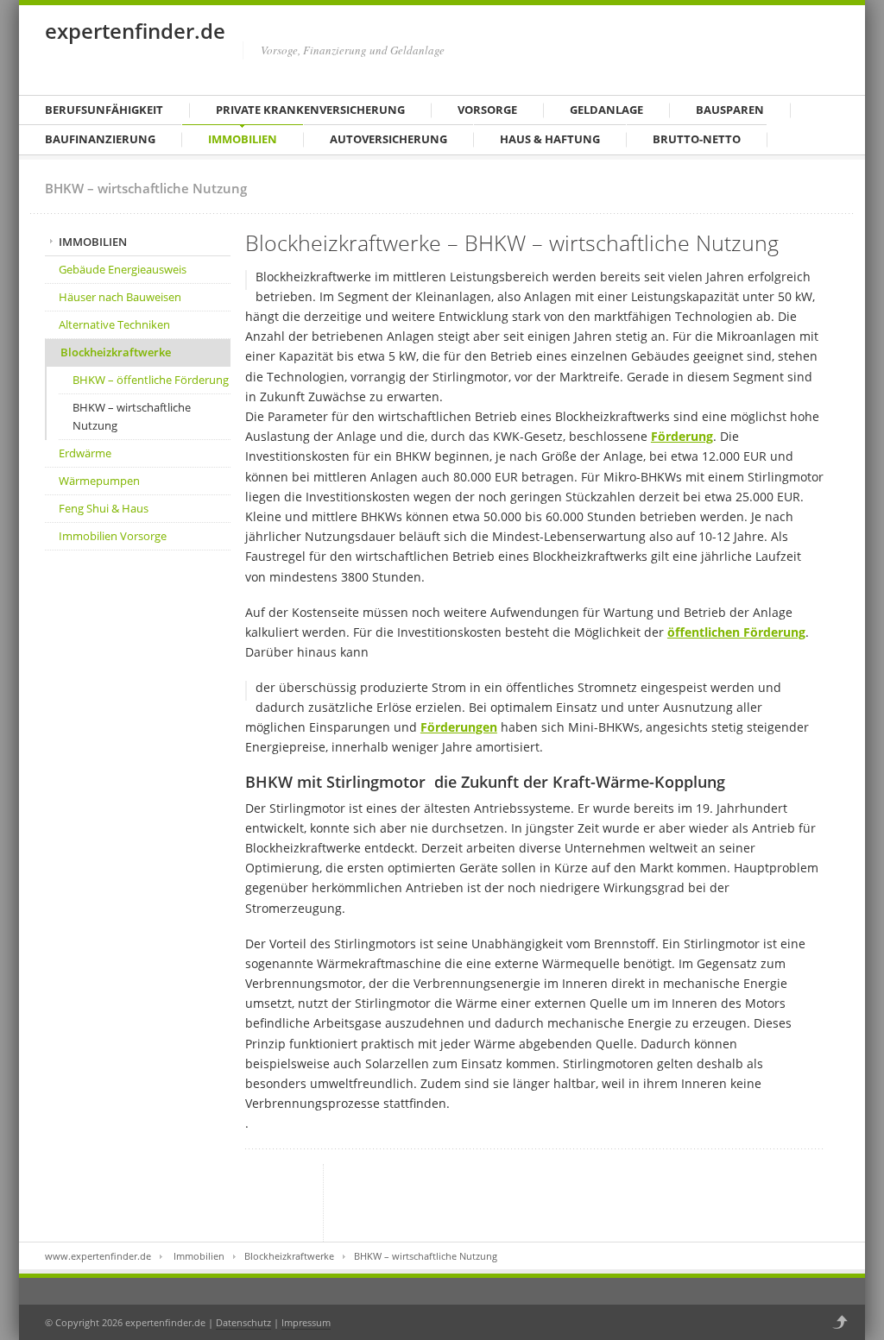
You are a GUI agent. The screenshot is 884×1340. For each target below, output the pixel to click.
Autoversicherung (388, 139)
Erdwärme (85, 453)
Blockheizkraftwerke (115, 352)
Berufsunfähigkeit (104, 109)
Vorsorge (487, 109)
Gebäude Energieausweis (122, 269)
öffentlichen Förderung (736, 632)
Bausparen (730, 109)
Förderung (682, 436)
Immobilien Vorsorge (113, 536)
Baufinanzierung (100, 139)
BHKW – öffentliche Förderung (151, 379)
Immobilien (242, 139)
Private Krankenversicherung (310, 109)
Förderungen (458, 727)
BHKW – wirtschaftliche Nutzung (132, 416)
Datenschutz (243, 1322)
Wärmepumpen (99, 480)
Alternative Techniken (114, 324)
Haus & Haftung (550, 139)
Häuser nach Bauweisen (120, 297)
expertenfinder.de (135, 30)
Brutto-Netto (697, 139)
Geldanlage (606, 109)
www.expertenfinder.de (98, 1255)
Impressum (306, 1322)
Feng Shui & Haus (103, 508)
